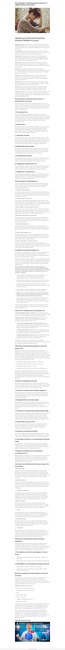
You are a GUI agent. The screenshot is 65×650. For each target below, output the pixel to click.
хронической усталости (22, 70)
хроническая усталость (21, 174)
